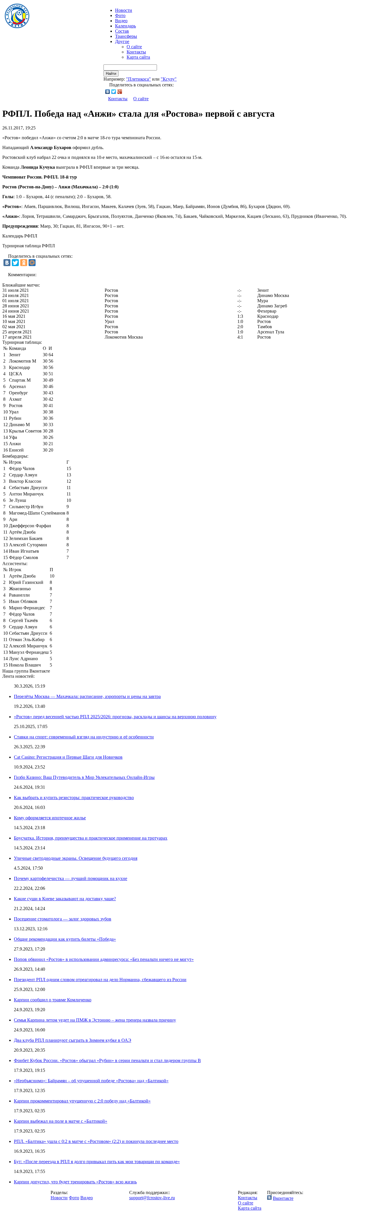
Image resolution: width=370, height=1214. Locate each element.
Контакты (136, 51)
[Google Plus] (120, 91)
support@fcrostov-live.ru (152, 1197)
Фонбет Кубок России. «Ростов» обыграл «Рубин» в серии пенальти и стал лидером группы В (107, 1060)
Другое (122, 41)
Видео (121, 20)
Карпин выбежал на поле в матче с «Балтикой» (60, 1121)
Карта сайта (138, 57)
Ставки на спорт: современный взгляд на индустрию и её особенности (84, 736)
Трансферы (126, 36)
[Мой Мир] (32, 262)
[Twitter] (114, 91)
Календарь (125, 25)
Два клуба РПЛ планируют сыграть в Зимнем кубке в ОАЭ (72, 1040)
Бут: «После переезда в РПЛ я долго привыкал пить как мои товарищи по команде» (97, 1161)
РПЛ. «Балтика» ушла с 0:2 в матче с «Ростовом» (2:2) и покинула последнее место (96, 1141)
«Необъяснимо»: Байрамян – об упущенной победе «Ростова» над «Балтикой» (91, 1080)
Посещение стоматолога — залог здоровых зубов (62, 918)
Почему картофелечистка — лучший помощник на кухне (70, 878)
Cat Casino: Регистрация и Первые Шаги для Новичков (68, 757)
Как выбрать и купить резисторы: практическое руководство (74, 797)
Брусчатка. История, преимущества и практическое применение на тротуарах (90, 838)
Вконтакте (283, 1198)
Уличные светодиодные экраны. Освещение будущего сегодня (75, 858)
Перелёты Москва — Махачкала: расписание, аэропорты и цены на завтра (87, 696)
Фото (120, 15)
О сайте (134, 46)
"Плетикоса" (138, 79)
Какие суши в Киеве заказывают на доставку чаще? (65, 898)
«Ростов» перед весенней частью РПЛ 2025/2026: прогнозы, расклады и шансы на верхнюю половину (115, 716)
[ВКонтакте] (108, 91)
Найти (111, 73)
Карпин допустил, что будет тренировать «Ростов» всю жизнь (75, 1181)
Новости (59, 1197)
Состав (122, 31)
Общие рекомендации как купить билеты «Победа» (65, 939)
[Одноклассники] (23, 262)
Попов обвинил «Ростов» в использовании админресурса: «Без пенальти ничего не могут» (104, 959)
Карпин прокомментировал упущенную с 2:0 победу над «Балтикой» (82, 1100)
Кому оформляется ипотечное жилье (50, 817)
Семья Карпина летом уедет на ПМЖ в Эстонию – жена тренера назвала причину (95, 1020)
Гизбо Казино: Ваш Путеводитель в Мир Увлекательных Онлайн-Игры (84, 777)
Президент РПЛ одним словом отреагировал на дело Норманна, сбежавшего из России (100, 979)
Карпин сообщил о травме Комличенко (52, 999)
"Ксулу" (169, 79)
